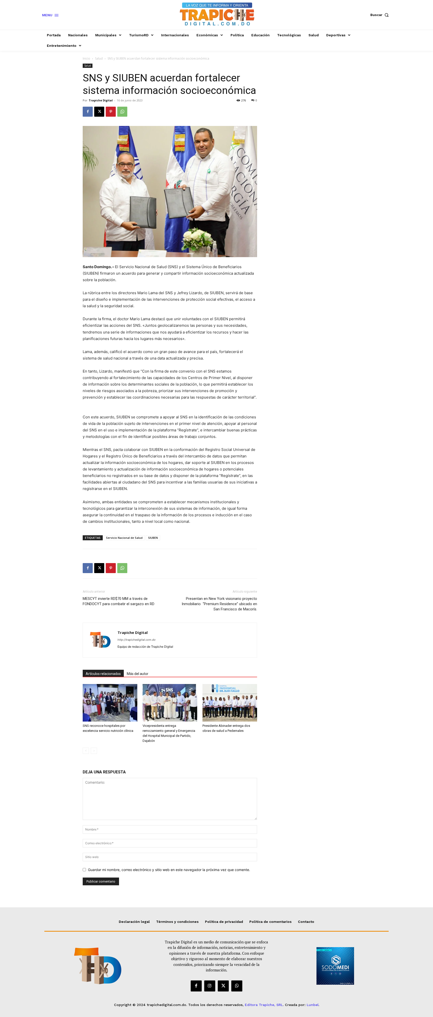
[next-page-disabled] (94, 751)
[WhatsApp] (122, 112)
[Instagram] (209, 985)
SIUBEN (153, 538)
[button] (380, 15)
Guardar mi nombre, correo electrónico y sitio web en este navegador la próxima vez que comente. (169, 870)
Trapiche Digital (101, 100)
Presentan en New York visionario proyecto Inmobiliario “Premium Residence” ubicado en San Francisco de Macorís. (219, 603)
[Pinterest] (111, 112)
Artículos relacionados (103, 674)
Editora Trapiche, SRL (264, 1005)
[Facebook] (88, 112)
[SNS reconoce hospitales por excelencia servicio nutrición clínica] (110, 703)
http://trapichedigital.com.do (137, 639)
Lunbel (312, 1005)
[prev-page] (86, 751)
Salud (99, 58)
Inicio (86, 58)
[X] (99, 112)
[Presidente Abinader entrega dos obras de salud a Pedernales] (229, 703)
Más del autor (137, 674)
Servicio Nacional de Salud (124, 538)
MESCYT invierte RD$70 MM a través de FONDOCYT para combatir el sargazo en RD (118, 601)
